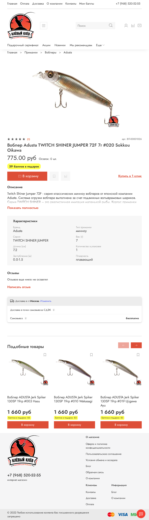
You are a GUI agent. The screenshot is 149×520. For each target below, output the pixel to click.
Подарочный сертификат (22, 45)
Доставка (38, 3)
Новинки (60, 45)
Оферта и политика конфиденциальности (98, 446)
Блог (88, 466)
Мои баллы (86, 3)
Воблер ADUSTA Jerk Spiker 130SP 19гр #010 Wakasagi (73, 399)
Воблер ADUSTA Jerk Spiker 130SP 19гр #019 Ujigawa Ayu (119, 401)
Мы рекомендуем (81, 45)
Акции (46, 45)
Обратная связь (95, 472)
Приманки (31, 52)
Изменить (45, 301)
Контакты (70, 3)
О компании (55, 3)
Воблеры (50, 52)
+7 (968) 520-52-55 (128, 3)
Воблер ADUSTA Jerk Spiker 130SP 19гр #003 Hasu (26, 399)
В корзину (27, 425)
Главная (12, 3)
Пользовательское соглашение (103, 454)
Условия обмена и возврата (101, 460)
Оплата (24, 3)
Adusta (68, 52)
